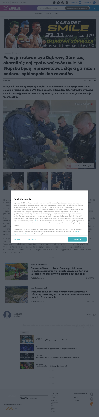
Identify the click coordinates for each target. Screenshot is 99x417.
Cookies (25, 234)
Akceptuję (77, 239)
